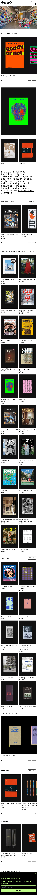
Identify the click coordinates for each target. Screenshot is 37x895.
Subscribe (18, 890)
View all (32, 201)
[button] (31, 2)
